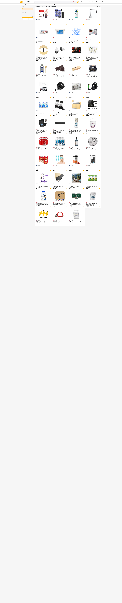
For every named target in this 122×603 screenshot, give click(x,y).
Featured (98, 6)
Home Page (23, 4)
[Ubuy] (21, 1)
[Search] (78, 2)
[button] (84, 1)
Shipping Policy (24, 12)
